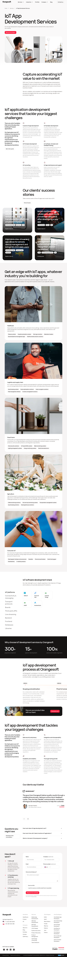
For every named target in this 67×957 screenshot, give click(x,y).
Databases (9, 625)
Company (43, 2)
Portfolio (37, 2)
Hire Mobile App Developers (58, 917)
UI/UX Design (35, 928)
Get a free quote (10, 149)
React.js (46, 926)
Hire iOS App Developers (57, 925)
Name (27, 856)
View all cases (27, 202)
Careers (25, 934)
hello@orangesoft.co (8, 919)
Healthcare (25, 917)
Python (46, 932)
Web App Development (35, 921)
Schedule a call (55, 711)
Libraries (8, 628)
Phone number (49, 864)
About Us (25, 927)
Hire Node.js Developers (57, 932)
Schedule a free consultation (10, 836)
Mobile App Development (35, 917)
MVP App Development (35, 925)
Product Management (35, 935)
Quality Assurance (36, 930)
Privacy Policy (34, 896)
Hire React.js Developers (57, 929)
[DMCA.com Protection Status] (61, 955)
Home (6, 8)
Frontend (8, 621)
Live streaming (10, 614)
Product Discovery (36, 932)
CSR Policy (25, 936)
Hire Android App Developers (58, 921)
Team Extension (35, 942)
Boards (7, 607)
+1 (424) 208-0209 (10, 921)
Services (20, 2)
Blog (51, 2)
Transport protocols (8, 602)
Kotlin (45, 917)
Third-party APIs (11, 611)
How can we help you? (31, 872)
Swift (45, 919)
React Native (47, 921)
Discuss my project (10, 32)
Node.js (46, 928)
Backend (8, 618)
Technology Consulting (34, 939)
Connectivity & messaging (10, 597)
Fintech (24, 919)
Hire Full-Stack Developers (57, 940)
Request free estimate (32, 892)
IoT (23, 921)
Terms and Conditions (15, 955)
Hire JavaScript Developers (57, 936)
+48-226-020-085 (9, 924)
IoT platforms (10, 592)
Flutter (45, 923)
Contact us (60, 2)
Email (27, 864)
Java (45, 930)
